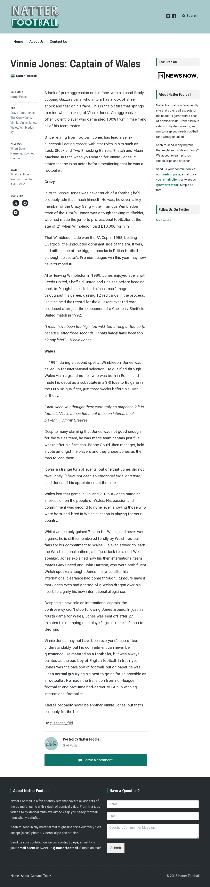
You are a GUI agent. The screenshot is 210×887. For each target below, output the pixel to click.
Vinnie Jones (28, 122)
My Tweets (163, 220)
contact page (170, 174)
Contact (36, 876)
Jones (31, 112)
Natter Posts (18, 96)
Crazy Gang (17, 112)
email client (171, 179)
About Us (36, 41)
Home (18, 41)
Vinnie (14, 122)
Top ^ (47, 876)
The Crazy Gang (20, 117)
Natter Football (26, 75)
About (25, 876)
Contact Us (58, 41)
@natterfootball (167, 185)
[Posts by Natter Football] (13, 75)
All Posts (71, 745)
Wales (14, 127)
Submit (115, 848)
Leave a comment (98, 760)
